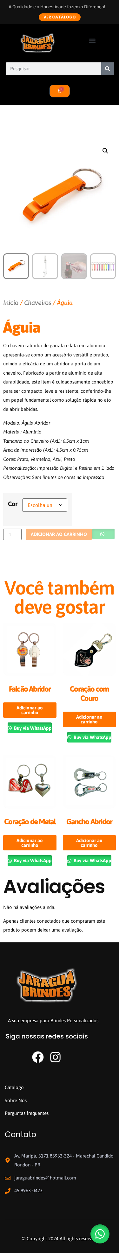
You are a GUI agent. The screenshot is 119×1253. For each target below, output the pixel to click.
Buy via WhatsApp (32, 728)
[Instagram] (55, 1057)
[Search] (107, 68)
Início (10, 302)
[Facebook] (38, 1057)
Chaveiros (37, 302)
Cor (12, 503)
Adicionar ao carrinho (59, 534)
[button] (92, 41)
